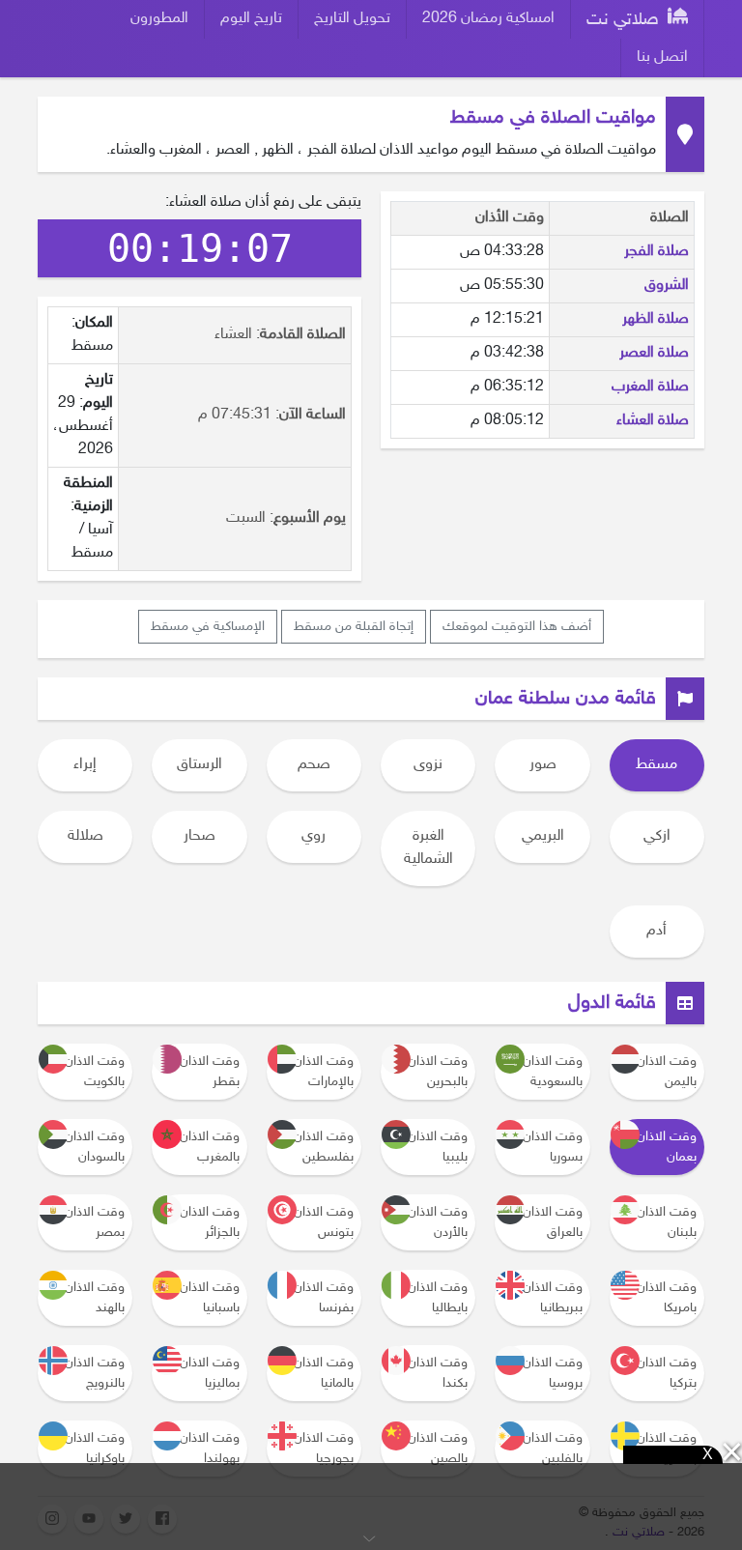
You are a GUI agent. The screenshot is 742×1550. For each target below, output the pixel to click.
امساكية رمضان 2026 (488, 19)
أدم (656, 931)
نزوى (428, 765)
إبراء (85, 765)
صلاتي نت (625, 20)
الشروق (666, 285)
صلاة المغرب (650, 387)
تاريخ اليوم (251, 19)
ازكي (657, 836)
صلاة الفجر (656, 252)
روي (313, 836)
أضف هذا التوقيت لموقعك (516, 626)
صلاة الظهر (655, 319)
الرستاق (199, 765)
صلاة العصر (654, 353)
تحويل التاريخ (352, 19)
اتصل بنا (662, 57)
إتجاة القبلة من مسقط (354, 626)
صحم (314, 765)
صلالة (85, 836)
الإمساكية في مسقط (208, 626)
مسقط (656, 765)
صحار (199, 836)
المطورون (159, 19)
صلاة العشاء (652, 421)
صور (542, 765)
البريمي (543, 836)
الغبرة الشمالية (428, 848)
